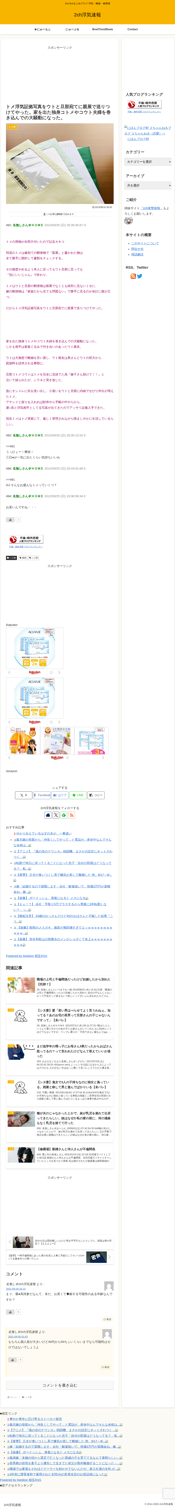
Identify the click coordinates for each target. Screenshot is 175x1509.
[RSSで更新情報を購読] (71, 815)
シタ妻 (13, 558)
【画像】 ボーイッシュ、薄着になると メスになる (51, 898)
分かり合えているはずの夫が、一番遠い (44, 833)
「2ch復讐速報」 (151, 208)
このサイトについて (145, 243)
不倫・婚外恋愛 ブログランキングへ (25, 547)
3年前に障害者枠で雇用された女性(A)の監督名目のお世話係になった (57, 1474)
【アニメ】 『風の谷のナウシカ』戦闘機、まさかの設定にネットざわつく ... (62, 1430)
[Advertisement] (60, 74)
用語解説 (137, 254)
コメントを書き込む (59, 1385)
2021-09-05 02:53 (18, 1336)
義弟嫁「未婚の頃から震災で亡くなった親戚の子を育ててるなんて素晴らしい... (65, 1457)
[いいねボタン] (10, 519)
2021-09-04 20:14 (15, 1288)
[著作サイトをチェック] (48, 815)
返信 (108, 1319)
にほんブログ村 (138, 139)
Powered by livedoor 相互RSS (26, 956)
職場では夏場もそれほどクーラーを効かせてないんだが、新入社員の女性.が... (64, 1469)
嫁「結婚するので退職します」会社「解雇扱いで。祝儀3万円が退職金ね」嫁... (64, 1446)
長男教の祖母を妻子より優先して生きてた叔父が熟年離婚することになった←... (65, 1463)
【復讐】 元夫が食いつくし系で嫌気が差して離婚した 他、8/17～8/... (64, 875)
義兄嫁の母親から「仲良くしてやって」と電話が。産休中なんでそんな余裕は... (65, 1424)
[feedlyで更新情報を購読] (63, 815)
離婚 (24, 558)
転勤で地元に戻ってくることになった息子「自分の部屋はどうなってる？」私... (65, 1435)
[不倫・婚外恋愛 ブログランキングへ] (26, 539)
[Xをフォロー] (55, 815)
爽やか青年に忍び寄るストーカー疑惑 (36, 1419)
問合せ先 (137, 249)
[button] (96, 795)
